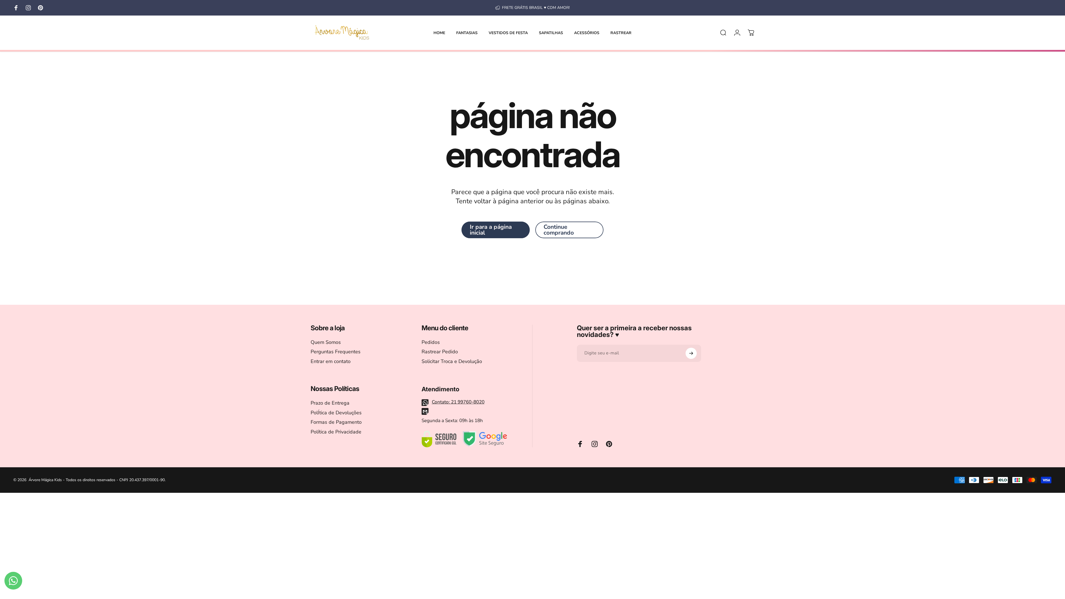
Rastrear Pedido (440, 352)
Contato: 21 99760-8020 (458, 402)
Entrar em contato (331, 361)
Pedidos (431, 342)
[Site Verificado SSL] (439, 439)
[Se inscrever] (691, 353)
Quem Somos (326, 342)
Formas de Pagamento (336, 422)
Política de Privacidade (336, 432)
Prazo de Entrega (330, 403)
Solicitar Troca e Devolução (452, 361)
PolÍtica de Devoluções (336, 413)
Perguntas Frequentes (336, 352)
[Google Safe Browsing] (485, 439)
